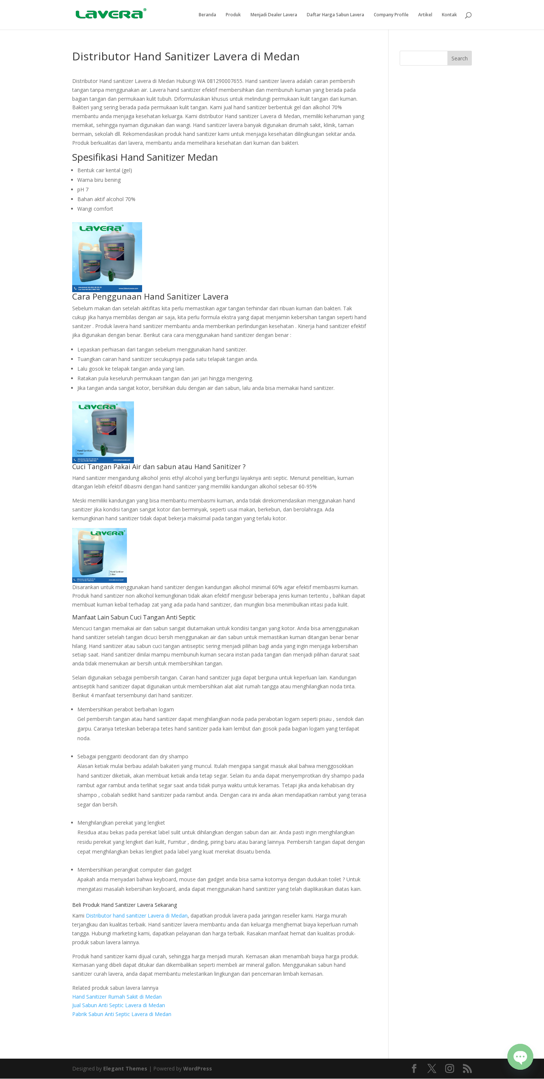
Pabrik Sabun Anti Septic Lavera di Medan (121, 1014)
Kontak (449, 15)
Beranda (207, 15)
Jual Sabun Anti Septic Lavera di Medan (118, 1005)
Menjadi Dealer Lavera (274, 15)
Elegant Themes (125, 1068)
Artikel (425, 15)
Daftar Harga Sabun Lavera (335, 15)
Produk (233, 15)
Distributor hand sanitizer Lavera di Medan (137, 915)
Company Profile (391, 15)
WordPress (197, 1068)
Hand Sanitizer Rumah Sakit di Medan (117, 996)
